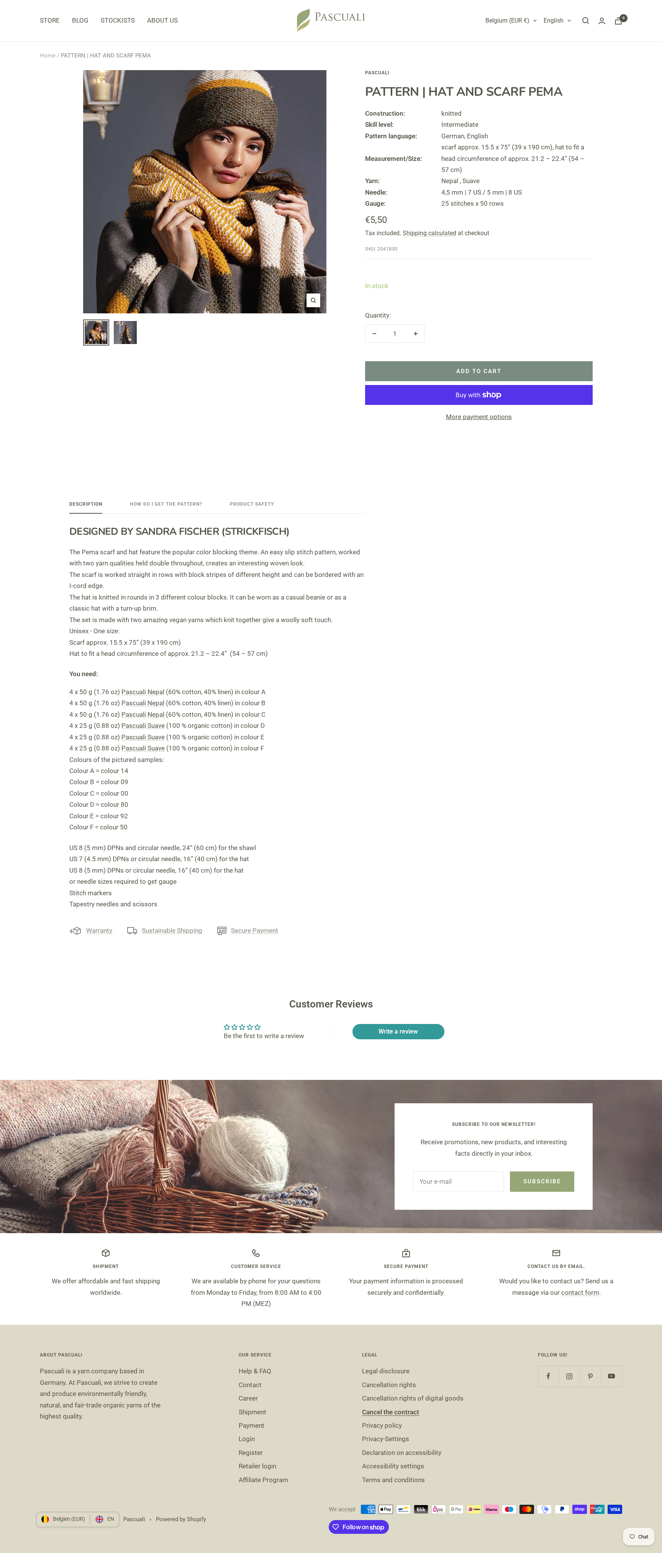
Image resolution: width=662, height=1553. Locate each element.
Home (48, 55)
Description (85, 504)
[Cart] (618, 21)
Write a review (398, 1031)
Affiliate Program (263, 1480)
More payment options (479, 417)
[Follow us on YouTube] (611, 1376)
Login (247, 1439)
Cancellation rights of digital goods (413, 1398)
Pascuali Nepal (142, 692)
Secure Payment (254, 930)
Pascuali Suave (143, 725)
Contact (250, 1385)
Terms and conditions (393, 1480)
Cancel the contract (390, 1412)
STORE (50, 20)
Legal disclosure (386, 1371)
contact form (580, 1292)
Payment (251, 1425)
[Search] (585, 20)
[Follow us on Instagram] (569, 1376)
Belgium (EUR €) (507, 20)
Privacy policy (382, 1425)
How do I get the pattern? (166, 504)
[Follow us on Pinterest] (590, 1376)
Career (248, 1398)
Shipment (252, 1412)
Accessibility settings (393, 1466)
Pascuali (377, 72)
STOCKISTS (118, 20)
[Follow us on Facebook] (548, 1376)
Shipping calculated (429, 233)
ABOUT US (162, 20)
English (554, 20)
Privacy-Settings (385, 1439)
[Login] (601, 21)
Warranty (99, 930)
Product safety (252, 504)
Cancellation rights (389, 1385)
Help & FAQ (255, 1371)
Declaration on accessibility (401, 1452)
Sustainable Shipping (172, 930)
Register (251, 1452)
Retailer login (257, 1466)
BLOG (80, 20)
